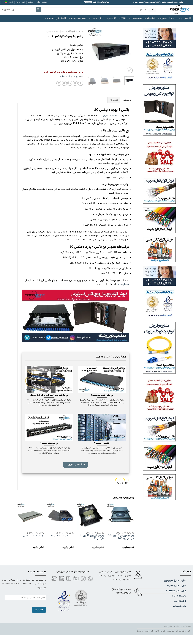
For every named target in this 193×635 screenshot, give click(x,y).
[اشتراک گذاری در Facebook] (80, 83)
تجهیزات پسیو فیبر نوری (55, 31)
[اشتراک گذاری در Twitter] (75, 83)
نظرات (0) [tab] (114, 100)
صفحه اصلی (42, 2)
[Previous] (129, 51)
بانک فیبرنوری (110, 116)
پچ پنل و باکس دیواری (69, 76)
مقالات (30, 2)
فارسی (10, 2)
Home (80, 31)
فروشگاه (71, 31)
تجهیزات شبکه (136, 18)
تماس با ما (20, 2)
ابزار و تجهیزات (97, 18)
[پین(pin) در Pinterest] (64, 83)
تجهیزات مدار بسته (78, 18)
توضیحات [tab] (127, 100)
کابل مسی (111, 18)
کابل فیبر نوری (185, 18)
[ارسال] (38, 9)
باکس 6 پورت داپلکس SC (62, 536)
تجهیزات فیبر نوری (167, 18)
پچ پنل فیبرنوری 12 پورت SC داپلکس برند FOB (121, 537)
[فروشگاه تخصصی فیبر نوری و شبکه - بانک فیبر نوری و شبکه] (176, 10)
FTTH (123, 18)
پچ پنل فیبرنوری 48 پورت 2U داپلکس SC (91, 537)
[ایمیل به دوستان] (69, 83)
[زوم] (130, 70)
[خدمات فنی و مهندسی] (56, 18)
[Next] (90, 51)
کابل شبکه (151, 18)
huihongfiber (122, 284)
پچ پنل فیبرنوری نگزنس (33, 536)
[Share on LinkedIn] (58, 83)
